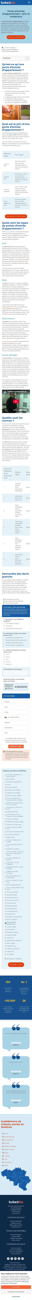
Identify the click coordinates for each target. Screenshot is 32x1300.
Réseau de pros (16, 1253)
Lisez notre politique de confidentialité (15, 1282)
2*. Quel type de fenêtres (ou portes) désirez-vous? (14, 634)
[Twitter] (11, 1258)
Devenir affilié (16, 1236)
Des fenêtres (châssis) (12, 623)
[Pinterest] (19, 1258)
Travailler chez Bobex (16, 1238)
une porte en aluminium (15, 331)
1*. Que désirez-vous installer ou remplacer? (13, 620)
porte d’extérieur (9, 77)
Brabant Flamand (9, 1137)
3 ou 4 (8, 657)
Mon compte (16, 1240)
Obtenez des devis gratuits (16, 37)
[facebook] (8, 1258)
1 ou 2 (8, 654)
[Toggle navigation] (29, 2)
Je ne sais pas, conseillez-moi (15, 645)
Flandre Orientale (9, 1149)
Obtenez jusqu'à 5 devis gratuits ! (16, 216)
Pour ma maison (10, 47)
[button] (29, 2)
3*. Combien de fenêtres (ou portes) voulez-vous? (14, 651)
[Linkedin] (22, 1258)
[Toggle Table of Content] (26, 58)
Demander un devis (16, 746)
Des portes (9, 626)
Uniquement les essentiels (16, 1292)
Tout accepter (16, 1287)
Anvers (6, 1133)
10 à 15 (8, 662)
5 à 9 (7, 659)
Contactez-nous (16, 1227)
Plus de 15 (9, 664)
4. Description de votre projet (12, 669)
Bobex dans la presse (16, 1225)
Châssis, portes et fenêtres (10, 49)
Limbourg (7, 1156)
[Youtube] (15, 1258)
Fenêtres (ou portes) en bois (14, 642)
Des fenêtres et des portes (14, 628)
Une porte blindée (16, 365)
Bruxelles (6, 1143)
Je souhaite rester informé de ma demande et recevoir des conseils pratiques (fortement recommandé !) (16, 740)
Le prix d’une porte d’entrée (10, 341)
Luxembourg (8, 1162)
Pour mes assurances (16, 1252)
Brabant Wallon (8, 1140)
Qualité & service (16, 1223)
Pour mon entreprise (16, 1250)
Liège (5, 1159)
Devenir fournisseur (16, 1234)
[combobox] (6, 717)
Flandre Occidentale (10, 1146)
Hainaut (6, 1153)
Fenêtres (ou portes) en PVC (14, 637)
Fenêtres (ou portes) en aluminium (16, 640)
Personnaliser (16, 1296)
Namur (6, 1165)
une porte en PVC (20, 261)
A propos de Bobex (16, 1221)
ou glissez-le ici (9, 686)
